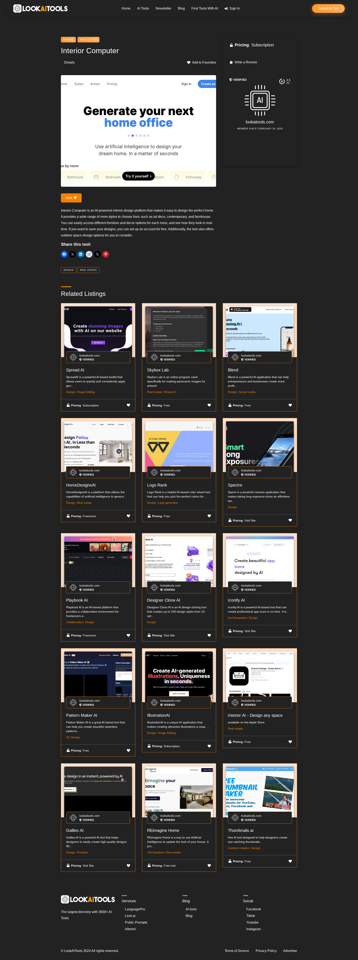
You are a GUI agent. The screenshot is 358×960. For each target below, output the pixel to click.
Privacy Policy (266, 951)
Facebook (253, 909)
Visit (69, 198)
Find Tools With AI (204, 8)
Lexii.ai (130, 916)
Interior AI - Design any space (255, 715)
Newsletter (163, 8)
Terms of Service (237, 951)
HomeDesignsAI (81, 485)
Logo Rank (157, 485)
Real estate (88, 39)
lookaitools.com (260, 122)
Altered (130, 929)
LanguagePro (135, 909)
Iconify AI (236, 600)
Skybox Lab (158, 370)
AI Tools (143, 8)
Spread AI (75, 370)
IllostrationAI (158, 715)
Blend (233, 370)
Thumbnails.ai (240, 830)
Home (126, 8)
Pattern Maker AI (81, 715)
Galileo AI (75, 830)
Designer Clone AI (163, 600)
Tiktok (250, 916)
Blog (181, 8)
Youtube (252, 922)
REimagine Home (163, 830)
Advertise (290, 951)
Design (68, 39)
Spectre (235, 485)
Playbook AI (77, 600)
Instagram (253, 929)
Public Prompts (136, 922)
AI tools (191, 909)
